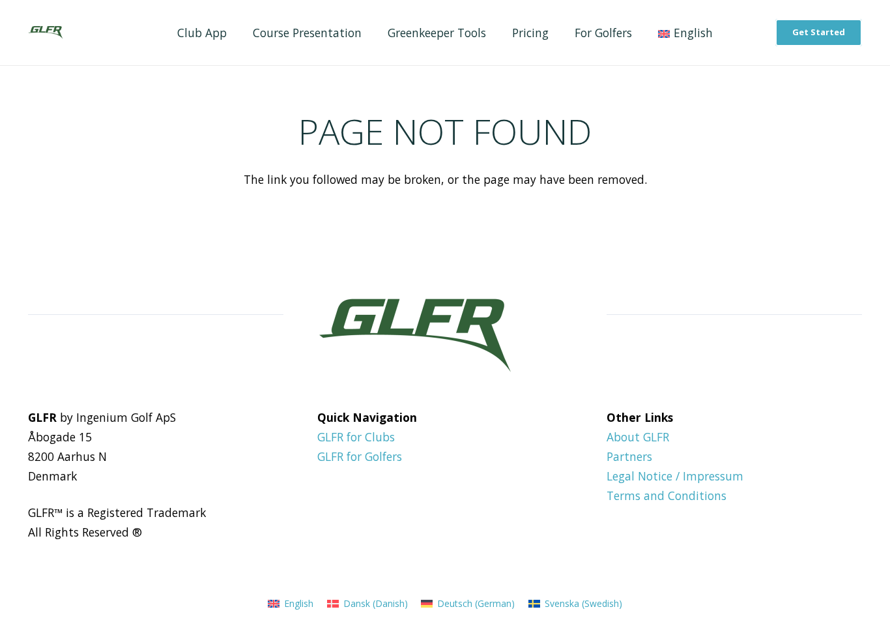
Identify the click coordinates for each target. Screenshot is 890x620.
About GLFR (638, 437)
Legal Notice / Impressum (675, 476)
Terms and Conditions (666, 495)
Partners (629, 456)
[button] (723, 33)
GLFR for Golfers (359, 456)
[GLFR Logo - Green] (45, 32)
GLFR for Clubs (356, 437)
